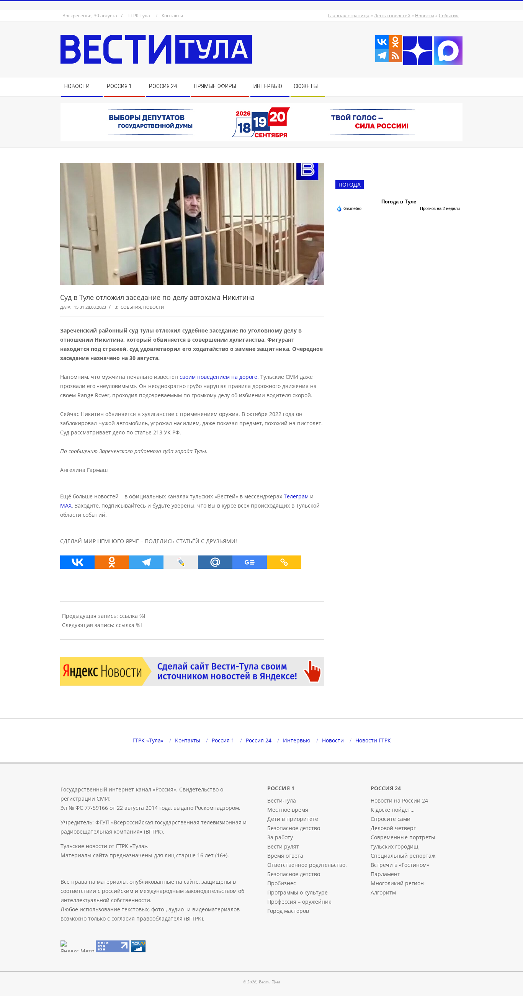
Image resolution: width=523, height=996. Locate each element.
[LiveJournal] (180, 562)
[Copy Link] (284, 562)
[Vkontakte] (382, 42)
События (449, 15)
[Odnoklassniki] (395, 42)
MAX (66, 505)
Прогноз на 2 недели (440, 208)
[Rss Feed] (395, 55)
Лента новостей (392, 15)
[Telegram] (382, 55)
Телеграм (296, 496)
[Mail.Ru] (215, 562)
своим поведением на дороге (218, 376)
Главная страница (348, 15)
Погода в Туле (398, 202)
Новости (424, 15)
